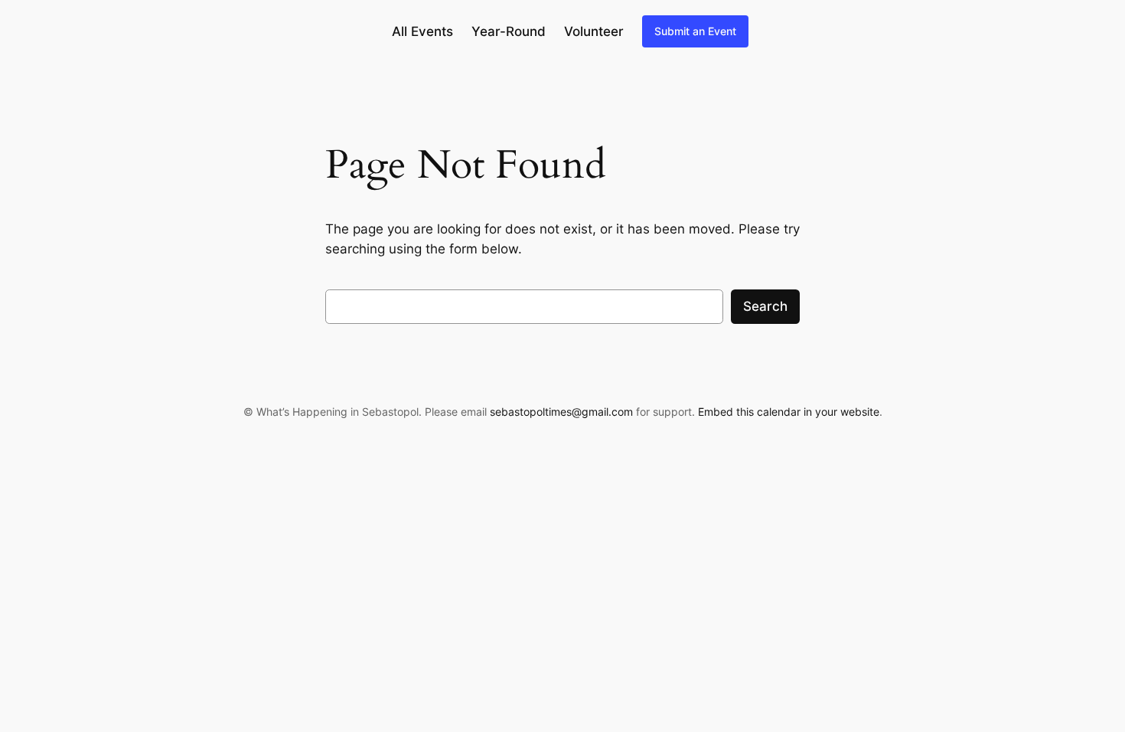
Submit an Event (695, 31)
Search (765, 306)
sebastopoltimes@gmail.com (561, 411)
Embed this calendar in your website (788, 411)
